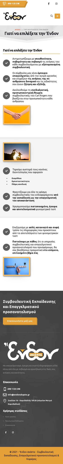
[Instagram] (56, 3)
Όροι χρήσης (10, 417)
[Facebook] (48, 3)
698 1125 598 (13, 3)
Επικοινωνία (10, 425)
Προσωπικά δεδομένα (14, 421)
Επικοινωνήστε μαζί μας (20, 321)
